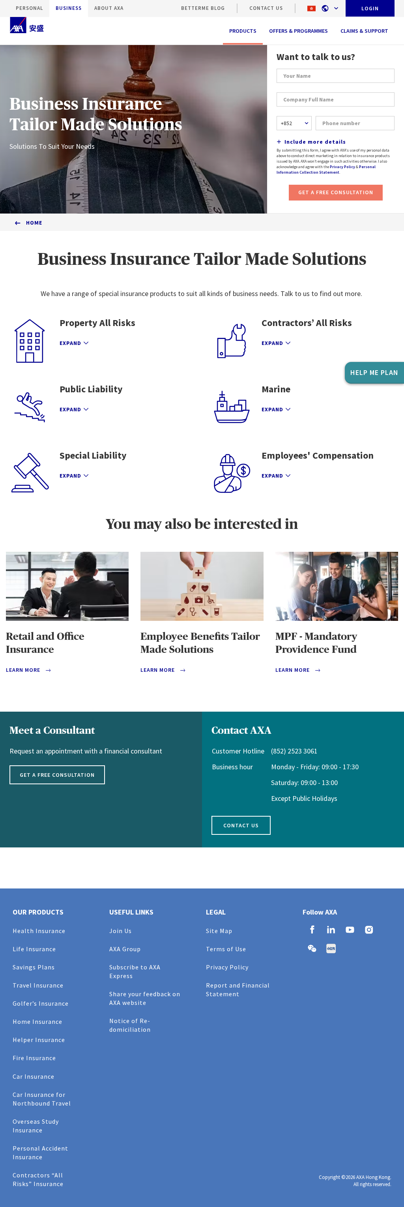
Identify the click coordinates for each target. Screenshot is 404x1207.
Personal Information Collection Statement (326, 169)
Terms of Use (226, 949)
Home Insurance (37, 1021)
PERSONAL (29, 8)
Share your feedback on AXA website (144, 998)
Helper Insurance (39, 1040)
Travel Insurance (38, 985)
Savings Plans (34, 967)
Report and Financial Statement (238, 989)
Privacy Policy (342, 166)
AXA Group (125, 949)
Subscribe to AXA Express (135, 971)
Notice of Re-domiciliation (130, 1025)
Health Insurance (39, 931)
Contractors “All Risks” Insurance (38, 1179)
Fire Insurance (34, 1058)
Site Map (219, 931)
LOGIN (370, 8)
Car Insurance (33, 1076)
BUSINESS (69, 8)
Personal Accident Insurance (40, 1152)
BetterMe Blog (203, 8)
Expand (70, 343)
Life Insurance (34, 949)
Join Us (120, 931)
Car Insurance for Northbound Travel (42, 1099)
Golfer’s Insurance (41, 1003)
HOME (34, 222)
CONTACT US (266, 8)
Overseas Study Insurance (36, 1125)
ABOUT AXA (108, 8)
